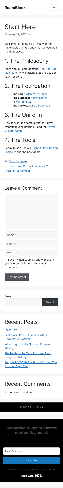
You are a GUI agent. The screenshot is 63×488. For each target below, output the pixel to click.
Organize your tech (36, 93)
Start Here (11, 329)
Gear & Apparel (18, 161)
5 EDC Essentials (40, 105)
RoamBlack (15, 7)
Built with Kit (31, 476)
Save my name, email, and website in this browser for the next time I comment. (31, 263)
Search (9, 296)
